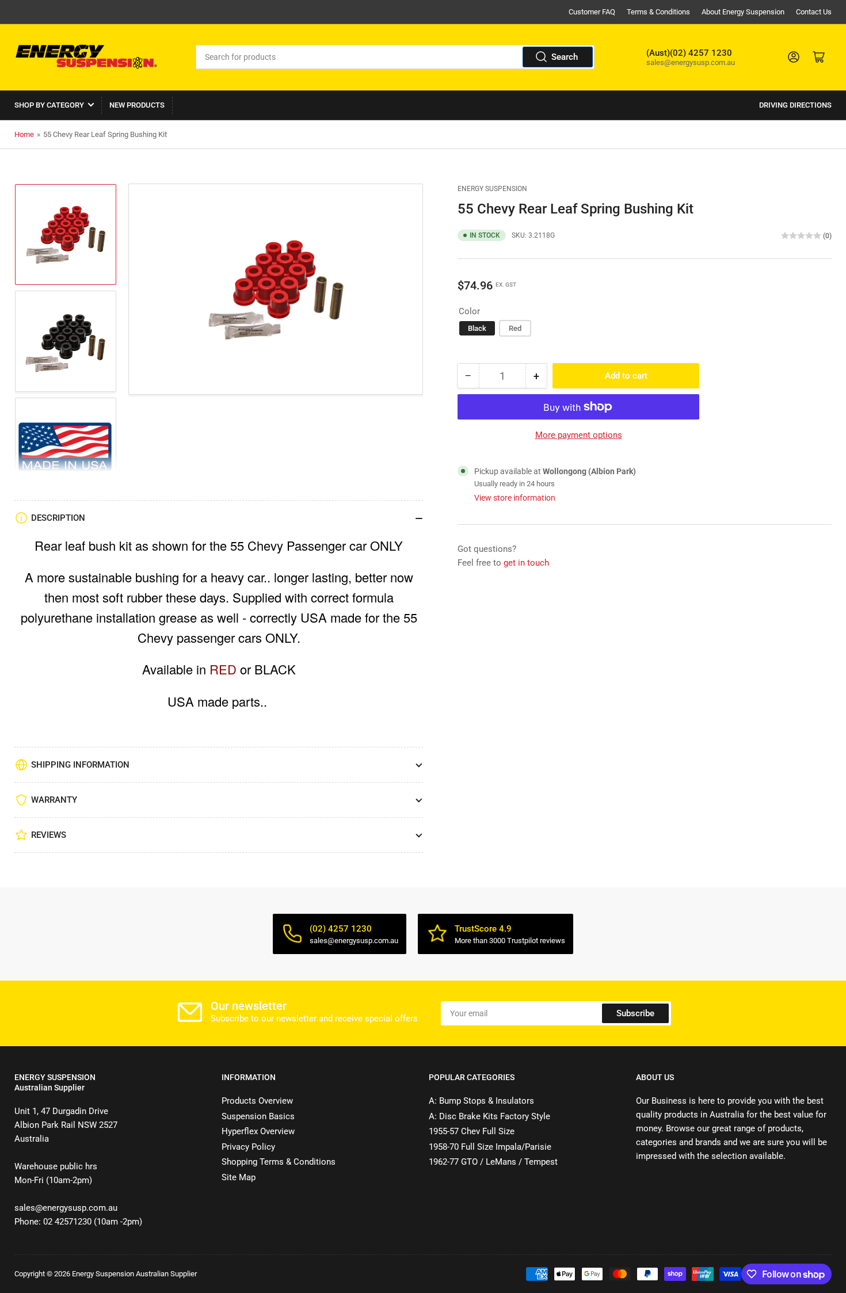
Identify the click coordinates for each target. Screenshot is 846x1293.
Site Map (239, 1177)
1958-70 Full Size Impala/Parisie (490, 1147)
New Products (137, 105)
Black (477, 328)
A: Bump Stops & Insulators (481, 1101)
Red (515, 328)
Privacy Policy (248, 1147)
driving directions (795, 105)
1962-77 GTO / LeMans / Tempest (493, 1162)
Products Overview (257, 1101)
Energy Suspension (492, 189)
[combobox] (395, 57)
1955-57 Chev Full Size (472, 1131)
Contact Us (814, 11)
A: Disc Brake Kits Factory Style (489, 1116)
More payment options (578, 435)
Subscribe (635, 1013)
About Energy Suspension (743, 11)
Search (564, 57)
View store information (514, 497)
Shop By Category (49, 105)
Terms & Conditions (658, 11)
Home (24, 134)
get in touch (526, 563)
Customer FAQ (592, 11)
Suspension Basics (258, 1116)
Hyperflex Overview (258, 1131)
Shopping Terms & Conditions (279, 1162)
